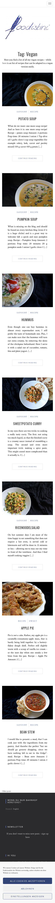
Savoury (22, 112)
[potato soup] (27, 89)
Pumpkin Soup (27, 219)
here (4, 63)
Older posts (6, 791)
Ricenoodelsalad (27, 527)
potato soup (27, 118)
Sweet (33, 621)
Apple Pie (27, 628)
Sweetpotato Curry (27, 423)
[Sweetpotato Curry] (27, 394)
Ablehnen (27, 888)
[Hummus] (27, 290)
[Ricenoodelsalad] (27, 498)
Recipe (34, 112)
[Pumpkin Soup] (27, 189)
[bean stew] (27, 702)
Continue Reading (27, 158)
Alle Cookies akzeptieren (27, 881)
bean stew (27, 732)
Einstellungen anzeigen (27, 896)
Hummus (28, 319)
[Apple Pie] (27, 598)
